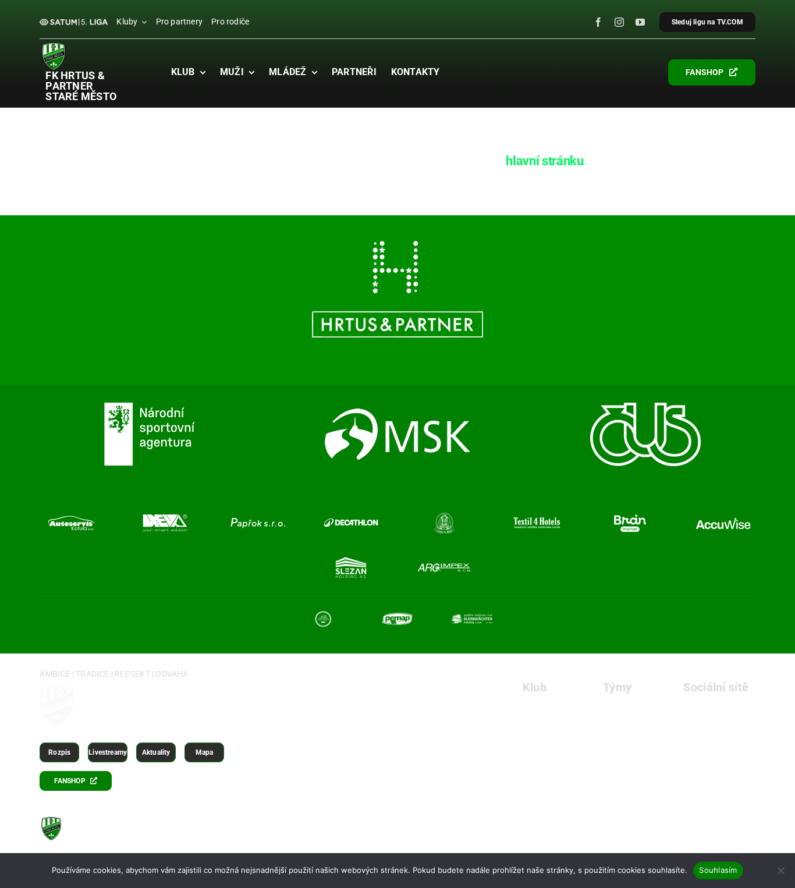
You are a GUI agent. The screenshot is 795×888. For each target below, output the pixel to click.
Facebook (704, 709)
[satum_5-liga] (74, 22)
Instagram (704, 727)
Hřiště (535, 727)
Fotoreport (705, 764)
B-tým (615, 727)
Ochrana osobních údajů (574, 832)
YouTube (702, 746)
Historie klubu (552, 709)
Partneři (539, 764)
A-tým (615, 709)
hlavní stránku (544, 161)
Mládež (618, 746)
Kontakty (541, 783)
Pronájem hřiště (556, 746)
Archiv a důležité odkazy (694, 832)
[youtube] (640, 22)
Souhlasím (718, 870)
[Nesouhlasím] (780, 870)
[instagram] (619, 22)
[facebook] (598, 22)
